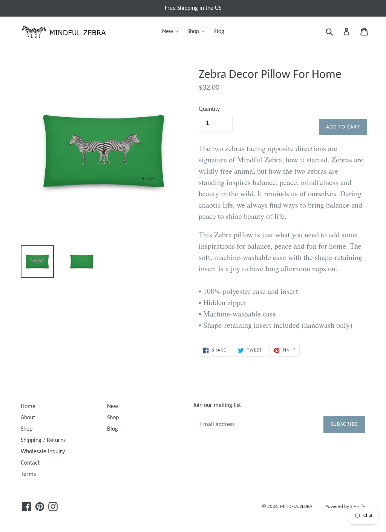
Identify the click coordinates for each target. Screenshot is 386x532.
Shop (197, 31)
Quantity (209, 109)
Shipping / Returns (43, 440)
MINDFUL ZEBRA (296, 506)
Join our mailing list (217, 405)
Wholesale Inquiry (43, 452)
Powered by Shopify (345, 506)
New (172, 31)
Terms (28, 474)
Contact (30, 463)
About (28, 418)
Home (28, 407)
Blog (218, 32)
